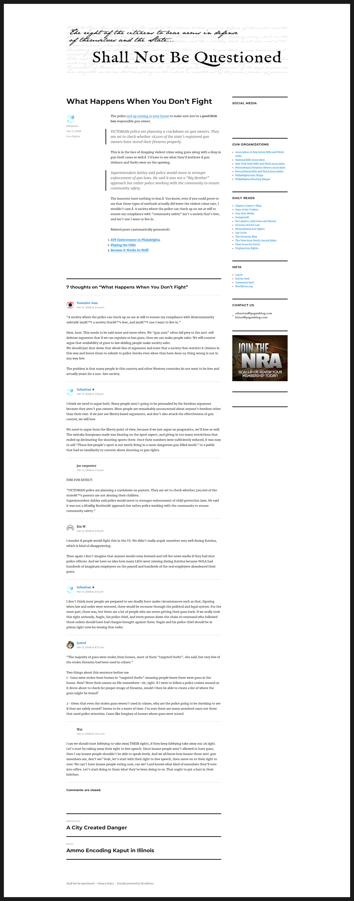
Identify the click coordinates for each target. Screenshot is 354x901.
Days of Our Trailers (246, 209)
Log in (239, 274)
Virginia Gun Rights (246, 248)
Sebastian (72, 125)
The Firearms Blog (246, 236)
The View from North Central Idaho (256, 240)
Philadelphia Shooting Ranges (252, 179)
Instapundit (242, 217)
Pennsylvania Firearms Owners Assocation (260, 167)
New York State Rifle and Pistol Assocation (260, 163)
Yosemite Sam (87, 303)
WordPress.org (244, 286)
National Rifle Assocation (250, 159)
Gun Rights (73, 136)
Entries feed (242, 278)
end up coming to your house (147, 116)
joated (81, 643)
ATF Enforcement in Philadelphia (135, 240)
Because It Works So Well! (130, 250)
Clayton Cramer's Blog (248, 205)
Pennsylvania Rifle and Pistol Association (259, 171)
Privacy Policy (106, 883)
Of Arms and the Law (247, 225)
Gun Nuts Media (244, 213)
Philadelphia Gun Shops (249, 175)
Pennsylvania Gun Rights (250, 229)
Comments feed (244, 282)
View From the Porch (247, 244)
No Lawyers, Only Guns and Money (255, 221)
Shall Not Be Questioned (80, 883)
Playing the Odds (123, 245)
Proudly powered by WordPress (135, 883)
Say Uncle (241, 232)
